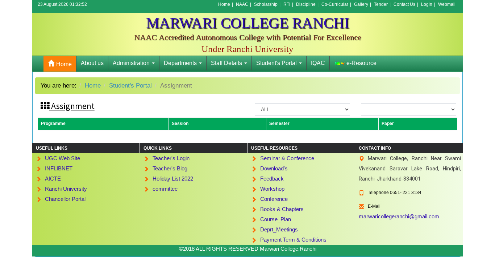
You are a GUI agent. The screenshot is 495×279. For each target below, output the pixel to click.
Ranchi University (66, 189)
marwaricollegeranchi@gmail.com (399, 216)
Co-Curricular (334, 4)
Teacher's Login (171, 158)
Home (224, 4)
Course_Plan (275, 219)
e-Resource (361, 63)
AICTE (53, 178)
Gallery (361, 4)
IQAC (318, 63)
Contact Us (404, 4)
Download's (274, 168)
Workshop (272, 189)
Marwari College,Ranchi (288, 249)
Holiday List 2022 (173, 178)
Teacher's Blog (170, 168)
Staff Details (227, 63)
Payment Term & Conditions (293, 239)
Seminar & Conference (287, 158)
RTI (286, 4)
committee (165, 189)
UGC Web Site (62, 158)
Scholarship (266, 4)
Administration (132, 63)
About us (92, 63)
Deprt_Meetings (279, 229)
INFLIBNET (58, 168)
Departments (181, 63)
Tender (381, 4)
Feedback (272, 178)
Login (426, 4)
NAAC (242, 4)
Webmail (447, 4)
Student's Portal (277, 63)
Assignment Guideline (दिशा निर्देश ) (172, 106)
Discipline (306, 4)
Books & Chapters (282, 209)
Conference (274, 199)
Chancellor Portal (65, 199)
